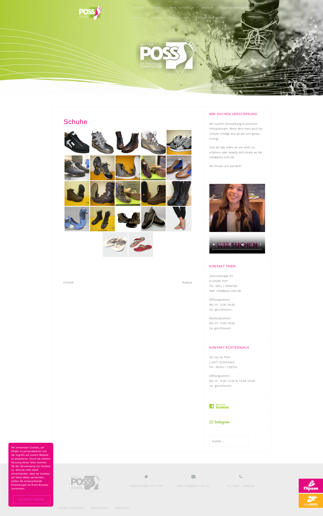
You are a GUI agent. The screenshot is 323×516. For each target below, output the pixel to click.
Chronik (138, 7)
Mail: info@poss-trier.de (194, 486)
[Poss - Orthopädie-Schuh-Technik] (85, 483)
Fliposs (156, 17)
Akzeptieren (31, 499)
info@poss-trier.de (221, 157)
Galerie (138, 17)
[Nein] (48, 475)
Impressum (122, 508)
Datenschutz (99, 508)
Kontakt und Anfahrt (211, 17)
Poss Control (178, 17)
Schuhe (157, 7)
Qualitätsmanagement (237, 7)
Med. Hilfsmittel (182, 7)
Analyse (207, 7)
